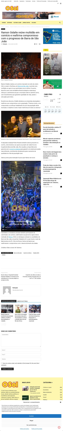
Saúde (47, 58)
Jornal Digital (26, 22)
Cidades (4, 22)
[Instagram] (60, 3)
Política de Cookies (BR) (53, 1)
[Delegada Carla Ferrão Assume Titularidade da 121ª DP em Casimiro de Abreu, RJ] (25, 388)
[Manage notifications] (59, 427)
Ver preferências (31, 425)
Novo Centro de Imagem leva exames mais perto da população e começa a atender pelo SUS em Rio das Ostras (21, 318)
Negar (31, 420)
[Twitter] (6, 47)
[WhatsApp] (10, 47)
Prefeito (3, 255)
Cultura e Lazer (17, 22)
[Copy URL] (14, 47)
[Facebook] (58, 3)
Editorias (9, 22)
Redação (5, 44)
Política (7, 26)
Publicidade (28, 1)
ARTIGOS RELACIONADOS (8, 301)
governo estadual (15, 149)
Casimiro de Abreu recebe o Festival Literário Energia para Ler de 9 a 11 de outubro (32, 276)
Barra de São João (23, 86)
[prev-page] (2, 324)
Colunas (34, 22)
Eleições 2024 (36, 253)
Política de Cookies (24, 428)
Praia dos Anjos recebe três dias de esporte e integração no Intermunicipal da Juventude (34, 318)
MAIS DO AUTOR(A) (22, 301)
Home (2, 26)
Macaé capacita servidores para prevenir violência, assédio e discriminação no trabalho (7, 318)
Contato (33, 1)
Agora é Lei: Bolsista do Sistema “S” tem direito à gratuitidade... (35, 398)
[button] (60, 402)
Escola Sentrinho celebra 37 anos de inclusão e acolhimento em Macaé (52, 129)
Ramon (11, 237)
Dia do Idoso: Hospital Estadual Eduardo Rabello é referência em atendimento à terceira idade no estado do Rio (10, 277)
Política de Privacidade (37, 428)
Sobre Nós (16, 1)
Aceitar (31, 416)
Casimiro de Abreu (27, 253)
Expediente (22, 1)
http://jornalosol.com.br (18, 290)
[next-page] (5, 324)
